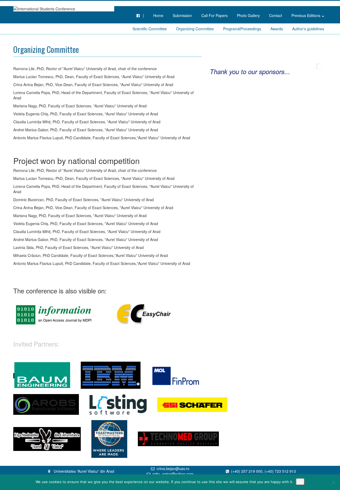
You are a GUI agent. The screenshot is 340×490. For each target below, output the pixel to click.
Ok (300, 482)
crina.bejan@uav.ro (173, 468)
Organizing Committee (195, 28)
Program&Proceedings (242, 28)
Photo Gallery (248, 15)
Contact (275, 15)
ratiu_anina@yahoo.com (173, 473)
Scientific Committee (150, 28)
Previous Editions (306, 15)
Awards (276, 28)
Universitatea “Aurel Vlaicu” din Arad (84, 471)
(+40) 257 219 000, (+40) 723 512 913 (263, 471)
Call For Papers (214, 15)
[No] (333, 482)
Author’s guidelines (308, 28)
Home (158, 15)
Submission (182, 15)
